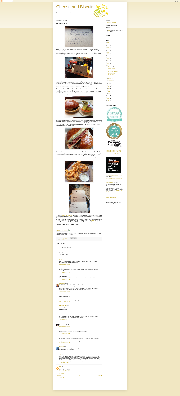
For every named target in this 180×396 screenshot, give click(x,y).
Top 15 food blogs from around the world (114, 175)
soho (66, 239)
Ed (59, 295)
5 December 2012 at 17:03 (64, 279)
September (110, 80)
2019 (108, 53)
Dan (60, 323)
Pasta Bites (61, 346)
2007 (108, 102)
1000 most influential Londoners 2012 (113, 149)
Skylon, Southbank (111, 69)
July (109, 83)
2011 (108, 95)
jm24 (60, 366)
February (110, 91)
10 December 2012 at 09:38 (64, 333)
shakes (63, 239)
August (109, 81)
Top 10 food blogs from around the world (114, 178)
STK (93, 52)
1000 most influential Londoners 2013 (113, 150)
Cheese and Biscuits (75, 6)
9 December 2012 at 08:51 (64, 326)
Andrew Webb (62, 330)
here (109, 30)
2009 (108, 98)
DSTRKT (66, 52)
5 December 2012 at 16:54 (64, 272)
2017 (108, 57)
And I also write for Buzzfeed (111, 197)
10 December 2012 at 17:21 (64, 342)
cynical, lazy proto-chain (67, 215)
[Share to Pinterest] (75, 238)
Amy (60, 354)
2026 (108, 42)
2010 (108, 97)
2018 (108, 55)
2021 (108, 50)
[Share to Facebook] (74, 238)
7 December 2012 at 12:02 (64, 319)
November (110, 76)
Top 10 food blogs (109, 182)
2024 (108, 45)
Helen (60, 245)
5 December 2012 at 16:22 (64, 264)
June (109, 85)
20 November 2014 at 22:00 (64, 370)
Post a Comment (61, 373)
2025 (108, 43)
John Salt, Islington (112, 73)
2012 (108, 65)
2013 (108, 63)
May (109, 86)
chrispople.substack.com (111, 22)
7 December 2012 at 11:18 (64, 311)
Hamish (61, 259)
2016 (108, 58)
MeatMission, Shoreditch (113, 71)
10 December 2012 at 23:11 (64, 350)
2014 (108, 62)
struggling (93, 220)
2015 (108, 60)
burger (60, 239)
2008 (108, 100)
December (110, 66)
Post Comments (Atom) (65, 377)
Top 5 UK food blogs (110, 194)
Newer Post (59, 375)
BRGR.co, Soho (111, 74)
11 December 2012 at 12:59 (64, 362)
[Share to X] (73, 238)
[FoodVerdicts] (69, 230)
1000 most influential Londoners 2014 (113, 151)
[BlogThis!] (71, 238)
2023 (108, 47)
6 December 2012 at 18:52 (64, 301)
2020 (108, 52)
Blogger (92, 386)
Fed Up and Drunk (63, 305)
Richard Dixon (62, 283)
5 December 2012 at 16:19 (64, 256)
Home (79, 375)
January (110, 93)
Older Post (100, 375)
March (109, 90)
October (110, 78)
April (109, 88)
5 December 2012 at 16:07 (64, 249)
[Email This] (70, 238)
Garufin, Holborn (111, 68)
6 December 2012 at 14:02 (64, 291)
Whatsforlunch (62, 314)
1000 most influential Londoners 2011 (113, 147)
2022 (108, 48)
